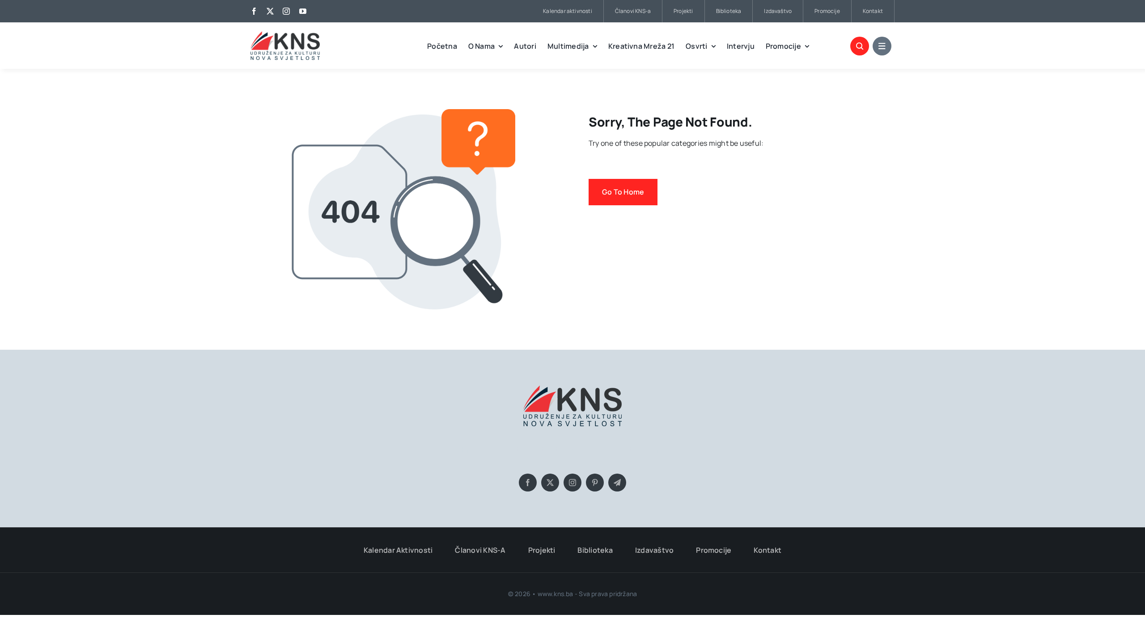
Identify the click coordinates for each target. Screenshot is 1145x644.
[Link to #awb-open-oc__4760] (882, 46)
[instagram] (286, 11)
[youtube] (302, 11)
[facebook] (254, 11)
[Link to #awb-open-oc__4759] (859, 46)
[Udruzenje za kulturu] (285, 35)
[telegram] (617, 482)
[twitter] (270, 11)
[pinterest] (595, 482)
